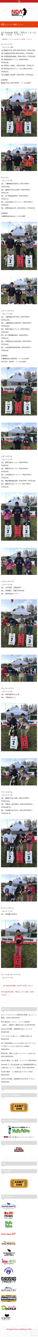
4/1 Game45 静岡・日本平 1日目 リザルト (18, 986)
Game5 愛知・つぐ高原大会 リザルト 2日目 (17, 1072)
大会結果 (23, 39)
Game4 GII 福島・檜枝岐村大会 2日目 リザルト (18, 1079)
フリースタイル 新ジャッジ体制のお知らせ (16, 1036)
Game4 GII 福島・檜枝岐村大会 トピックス (16, 1029)
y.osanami (16, 39)
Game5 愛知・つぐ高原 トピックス (14, 1060)
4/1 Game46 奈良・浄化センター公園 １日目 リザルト (18, 33)
